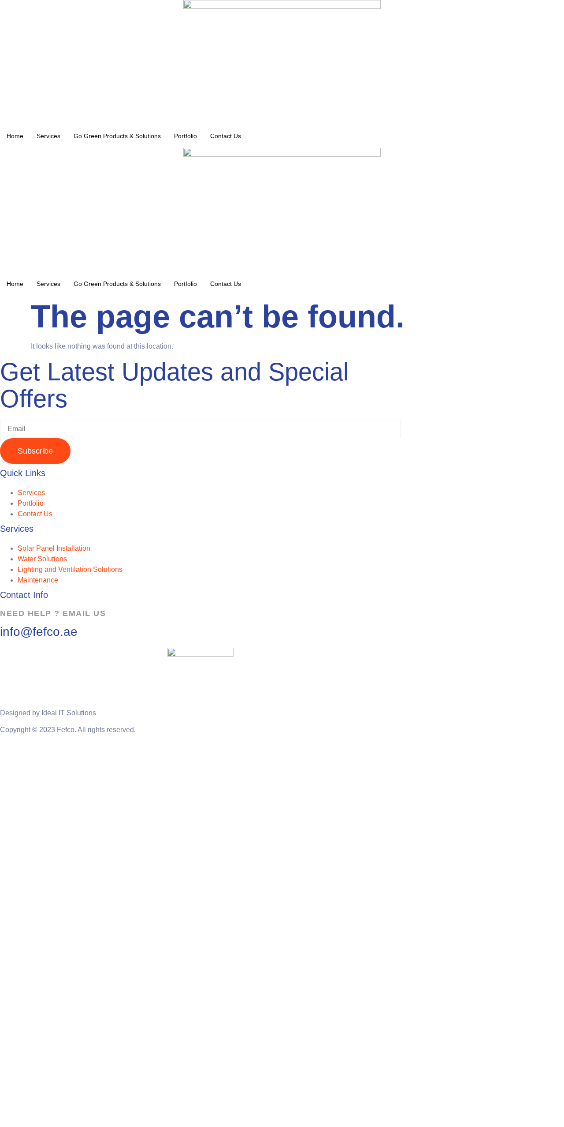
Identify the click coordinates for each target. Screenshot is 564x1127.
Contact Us (225, 135)
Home (15, 135)
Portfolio (185, 135)
